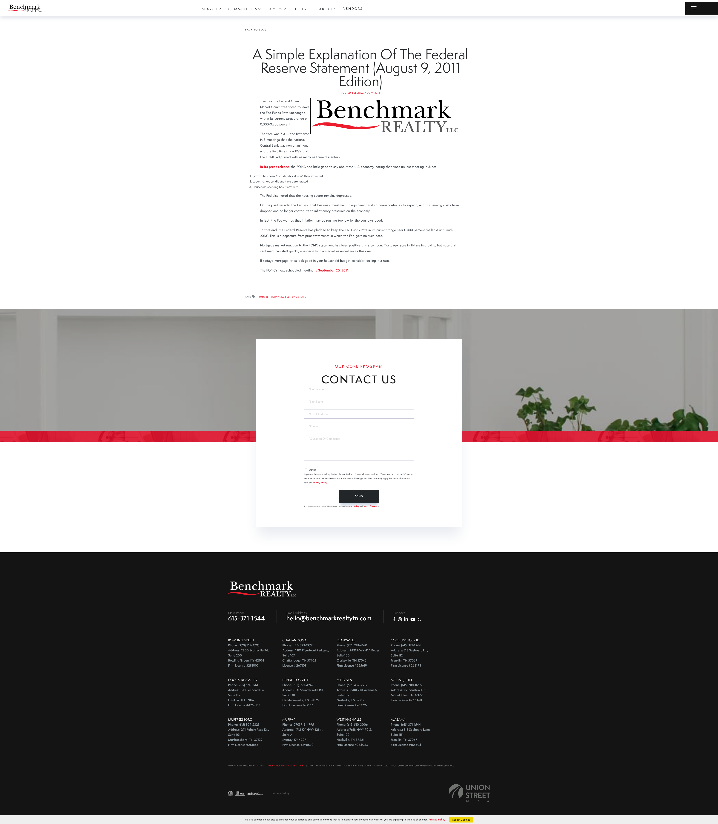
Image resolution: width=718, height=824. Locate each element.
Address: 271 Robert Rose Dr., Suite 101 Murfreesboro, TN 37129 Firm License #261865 (248, 737)
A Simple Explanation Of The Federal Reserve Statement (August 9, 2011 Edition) (360, 67)
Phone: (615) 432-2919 (352, 685)
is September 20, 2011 (331, 270)
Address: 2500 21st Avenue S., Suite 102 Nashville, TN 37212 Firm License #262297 (358, 697)
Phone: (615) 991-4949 (298, 685)
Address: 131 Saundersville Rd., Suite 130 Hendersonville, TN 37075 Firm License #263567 (303, 697)
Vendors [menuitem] (353, 9)
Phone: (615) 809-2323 (244, 724)
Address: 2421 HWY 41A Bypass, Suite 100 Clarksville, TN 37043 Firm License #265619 (359, 658)
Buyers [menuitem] (275, 8)
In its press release (274, 166)
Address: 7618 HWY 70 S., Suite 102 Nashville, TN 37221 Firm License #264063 (354, 737)
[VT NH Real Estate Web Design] (469, 793)
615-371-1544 (246, 618)
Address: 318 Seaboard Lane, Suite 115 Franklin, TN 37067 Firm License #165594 (411, 737)
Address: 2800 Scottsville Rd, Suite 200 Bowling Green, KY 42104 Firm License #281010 (248, 658)
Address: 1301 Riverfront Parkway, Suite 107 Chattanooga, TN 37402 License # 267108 (305, 658)
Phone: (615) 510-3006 (352, 724)
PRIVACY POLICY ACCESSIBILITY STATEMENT (285, 766)
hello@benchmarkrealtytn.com (329, 618)
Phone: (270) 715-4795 (298, 724)
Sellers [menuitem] (301, 8)
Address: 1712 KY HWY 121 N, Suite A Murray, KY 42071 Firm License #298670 (302, 737)
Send (359, 496)
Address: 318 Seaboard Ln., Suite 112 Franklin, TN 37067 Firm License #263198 (409, 658)
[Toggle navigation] (701, 8)
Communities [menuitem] (242, 8)
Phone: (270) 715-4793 (244, 645)
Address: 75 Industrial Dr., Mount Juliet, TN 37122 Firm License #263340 (408, 695)
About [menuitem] (326, 8)
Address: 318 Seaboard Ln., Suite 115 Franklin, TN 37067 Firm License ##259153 (246, 697)
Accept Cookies (461, 819)
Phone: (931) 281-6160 (352, 645)
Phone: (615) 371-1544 (406, 645)
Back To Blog (256, 29)
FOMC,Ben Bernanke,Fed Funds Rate (282, 297)
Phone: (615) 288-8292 (406, 685)
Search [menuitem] (210, 8)
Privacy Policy (320, 482)
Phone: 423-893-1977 (297, 645)
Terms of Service (370, 506)
